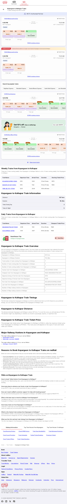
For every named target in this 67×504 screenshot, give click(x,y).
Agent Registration (22, 458)
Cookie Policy (28, 469)
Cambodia (39, 480)
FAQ (31, 463)
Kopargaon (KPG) (8, 337)
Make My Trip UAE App (31, 474)
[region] (33, 31)
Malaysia (24, 480)
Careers (32, 458)
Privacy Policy (19, 469)
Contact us (12, 458)
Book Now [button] (60, 238)
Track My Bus (5, 463)
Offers (43, 463)
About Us (4, 458)
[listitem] (5, 27)
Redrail (9, 474)
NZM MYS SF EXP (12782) (9, 185)
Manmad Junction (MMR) (11, 339)
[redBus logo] (5, 2)
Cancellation (14, 463)
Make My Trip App (18, 474)
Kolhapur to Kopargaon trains (18, 238)
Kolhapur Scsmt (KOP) (10, 344)
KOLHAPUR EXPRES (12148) (9, 181)
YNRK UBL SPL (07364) (8, 188)
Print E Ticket (24, 463)
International (59, 480)
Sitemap (36, 463)
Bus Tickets (4, 452)
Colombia (46, 480)
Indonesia (9, 480)
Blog (48, 463)
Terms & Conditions (7, 469)
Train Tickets (14, 452)
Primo (53, 463)
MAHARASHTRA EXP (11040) (10, 227)
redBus (3, 474)
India (2, 480)
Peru (52, 480)
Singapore (17, 480)
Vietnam (31, 480)
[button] (8, 34)
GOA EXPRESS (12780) (8, 230)
